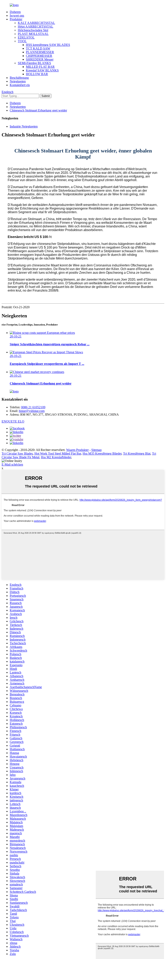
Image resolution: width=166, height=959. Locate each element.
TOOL (22, 41)
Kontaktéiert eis (20, 85)
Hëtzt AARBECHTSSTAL (35, 26)
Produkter (16, 19)
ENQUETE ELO (13, 421)
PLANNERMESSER (40, 52)
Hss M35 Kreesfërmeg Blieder (102, 453)
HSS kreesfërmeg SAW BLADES (48, 44)
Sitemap (96, 450)
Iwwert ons (17, 15)
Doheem (15, 12)
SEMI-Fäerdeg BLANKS (34, 63)
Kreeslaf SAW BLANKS (42, 70)
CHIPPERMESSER (39, 55)
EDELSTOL (26, 37)
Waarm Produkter (77, 450)
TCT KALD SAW (38, 48)
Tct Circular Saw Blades (17, 453)
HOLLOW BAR (37, 74)
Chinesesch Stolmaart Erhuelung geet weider (38, 110)
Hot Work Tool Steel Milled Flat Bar (57, 453)
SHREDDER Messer (39, 59)
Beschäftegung (19, 77)
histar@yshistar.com (32, 411)
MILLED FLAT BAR (40, 66)
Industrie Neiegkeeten (24, 126)
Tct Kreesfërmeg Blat (136, 453)
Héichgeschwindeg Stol (33, 30)
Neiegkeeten (18, 81)
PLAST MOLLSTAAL (33, 34)
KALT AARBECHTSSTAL (36, 23)
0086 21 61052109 (33, 407)
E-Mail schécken (12, 464)
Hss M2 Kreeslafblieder (56, 457)
